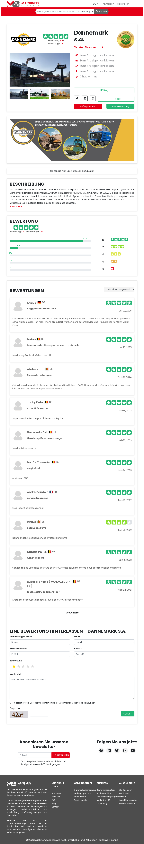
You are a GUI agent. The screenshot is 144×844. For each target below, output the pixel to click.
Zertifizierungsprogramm (109, 796)
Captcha (15, 708)
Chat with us (88, 76)
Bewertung (16, 660)
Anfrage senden (88, 106)
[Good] (23, 666)
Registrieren (122, 3)
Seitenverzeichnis (108, 840)
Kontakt (55, 806)
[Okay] (18, 666)
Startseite (56, 793)
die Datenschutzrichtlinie (38, 702)
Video (117, 98)
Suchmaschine (104, 793)
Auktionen (124, 793)
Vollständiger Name (21, 636)
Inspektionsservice (128, 800)
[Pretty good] (28, 666)
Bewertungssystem (106, 790)
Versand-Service (127, 803)
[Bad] (14, 666)
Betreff (78, 648)
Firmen (122, 796)
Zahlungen (92, 840)
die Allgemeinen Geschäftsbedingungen (75, 702)
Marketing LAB (103, 800)
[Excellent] (32, 666)
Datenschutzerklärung (85, 790)
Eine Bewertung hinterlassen (120, 107)
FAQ (54, 800)
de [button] (94, 3)
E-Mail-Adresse (18, 648)
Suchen (102, 11)
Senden (127, 713)
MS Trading (102, 803)
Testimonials (80, 800)
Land (77, 636)
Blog (105, 90)
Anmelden (109, 3)
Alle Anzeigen (125, 790)
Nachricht (15, 674)
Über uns (56, 796)
